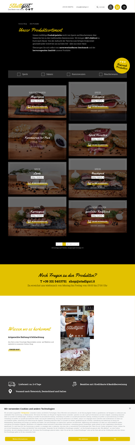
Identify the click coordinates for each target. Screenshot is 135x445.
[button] (130, 408)
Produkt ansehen (37, 111)
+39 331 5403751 (67, 7)
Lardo (37, 173)
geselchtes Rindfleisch (97, 211)
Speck (25, 74)
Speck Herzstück (97, 135)
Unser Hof (14, 349)
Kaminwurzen (78, 74)
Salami (49, 74)
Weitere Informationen (20, 439)
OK (115, 439)
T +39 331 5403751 (53, 281)
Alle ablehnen (83, 439)
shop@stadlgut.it (82, 7)
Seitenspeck (97, 97)
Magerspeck (37, 97)
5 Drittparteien (25, 413)
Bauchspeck (97, 173)
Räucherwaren (111, 74)
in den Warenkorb (39, 107)
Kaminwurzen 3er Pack (37, 137)
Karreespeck (37, 211)
